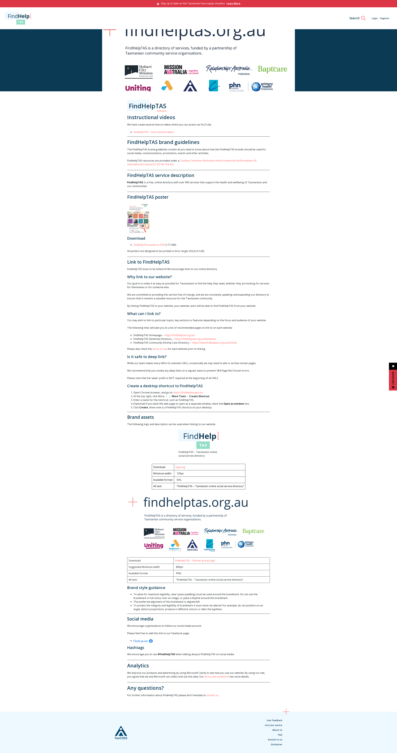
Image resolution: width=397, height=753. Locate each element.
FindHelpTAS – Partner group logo (195, 560)
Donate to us (275, 739)
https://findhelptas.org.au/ (179, 335)
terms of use (159, 349)
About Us (277, 729)
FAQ (280, 734)
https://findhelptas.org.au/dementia (195, 339)
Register (384, 18)
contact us (212, 695)
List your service (273, 725)
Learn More (233, 3)
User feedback (274, 720)
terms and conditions (217, 676)
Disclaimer (276, 744)
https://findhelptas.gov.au (188, 392)
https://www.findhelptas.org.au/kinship (214, 342)
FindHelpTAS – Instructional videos (153, 132)
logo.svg (180, 467)
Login (375, 18)
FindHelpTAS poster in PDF (149, 244)
